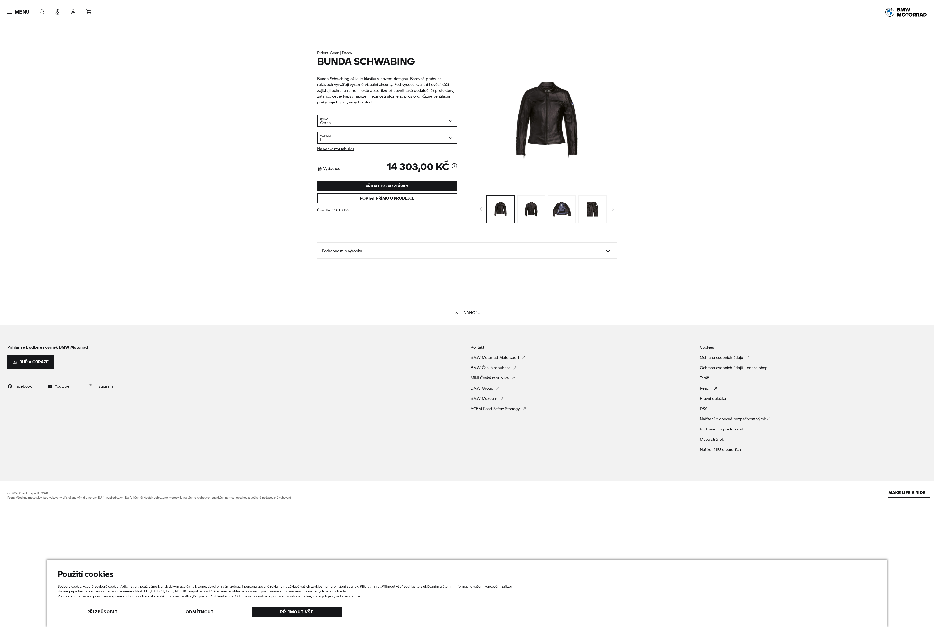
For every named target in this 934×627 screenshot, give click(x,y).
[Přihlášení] (73, 10)
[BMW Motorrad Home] (906, 12)
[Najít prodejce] (58, 10)
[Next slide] (613, 209)
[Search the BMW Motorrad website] (42, 10)
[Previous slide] (481, 209)
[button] (18, 12)
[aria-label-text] (454, 166)
